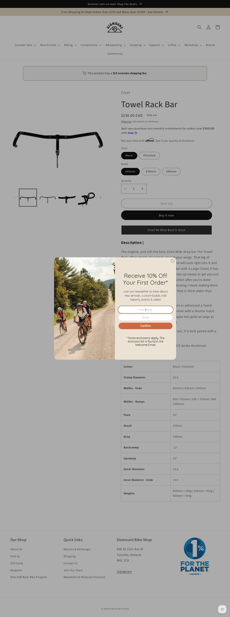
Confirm (145, 326)
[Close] (172, 261)
